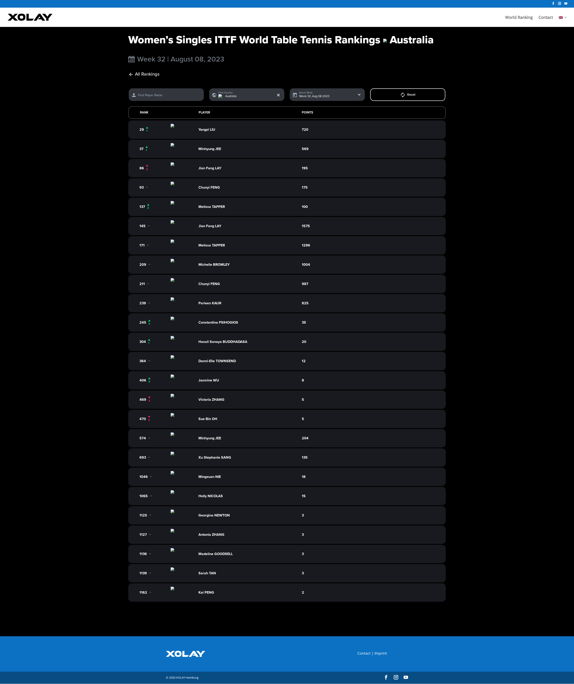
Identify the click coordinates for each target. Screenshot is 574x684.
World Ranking (519, 18)
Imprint (380, 653)
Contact (546, 18)
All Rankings (147, 74)
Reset (411, 95)
